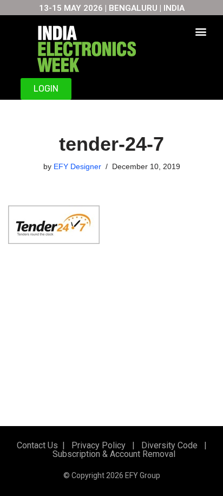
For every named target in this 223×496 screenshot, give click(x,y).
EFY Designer (77, 167)
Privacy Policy (97, 445)
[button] (200, 31)
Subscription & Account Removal (111, 454)
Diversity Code (167, 445)
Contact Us (37, 445)
